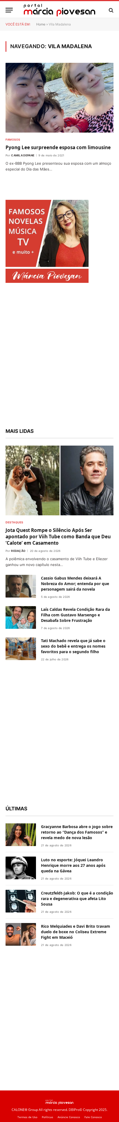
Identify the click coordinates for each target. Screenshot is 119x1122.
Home (40, 24)
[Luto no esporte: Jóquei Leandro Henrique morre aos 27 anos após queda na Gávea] (21, 868)
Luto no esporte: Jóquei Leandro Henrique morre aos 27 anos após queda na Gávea (73, 865)
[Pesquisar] (110, 10)
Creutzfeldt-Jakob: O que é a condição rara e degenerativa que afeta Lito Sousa (77, 898)
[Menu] (9, 10)
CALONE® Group (25, 1109)
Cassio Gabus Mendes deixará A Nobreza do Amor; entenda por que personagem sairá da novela (75, 583)
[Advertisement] (59, 356)
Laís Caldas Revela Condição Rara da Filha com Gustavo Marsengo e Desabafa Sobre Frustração (75, 615)
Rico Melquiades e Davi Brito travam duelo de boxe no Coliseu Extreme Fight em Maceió (75, 932)
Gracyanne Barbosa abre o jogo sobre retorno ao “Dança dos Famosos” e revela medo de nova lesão (77, 832)
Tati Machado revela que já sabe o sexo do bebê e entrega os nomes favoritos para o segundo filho (73, 646)
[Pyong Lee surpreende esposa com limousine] (59, 98)
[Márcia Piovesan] (59, 10)
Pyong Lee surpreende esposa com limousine (58, 147)
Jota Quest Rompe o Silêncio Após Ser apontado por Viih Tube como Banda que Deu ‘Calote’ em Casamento (58, 536)
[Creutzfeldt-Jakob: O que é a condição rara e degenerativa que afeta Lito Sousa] (21, 901)
